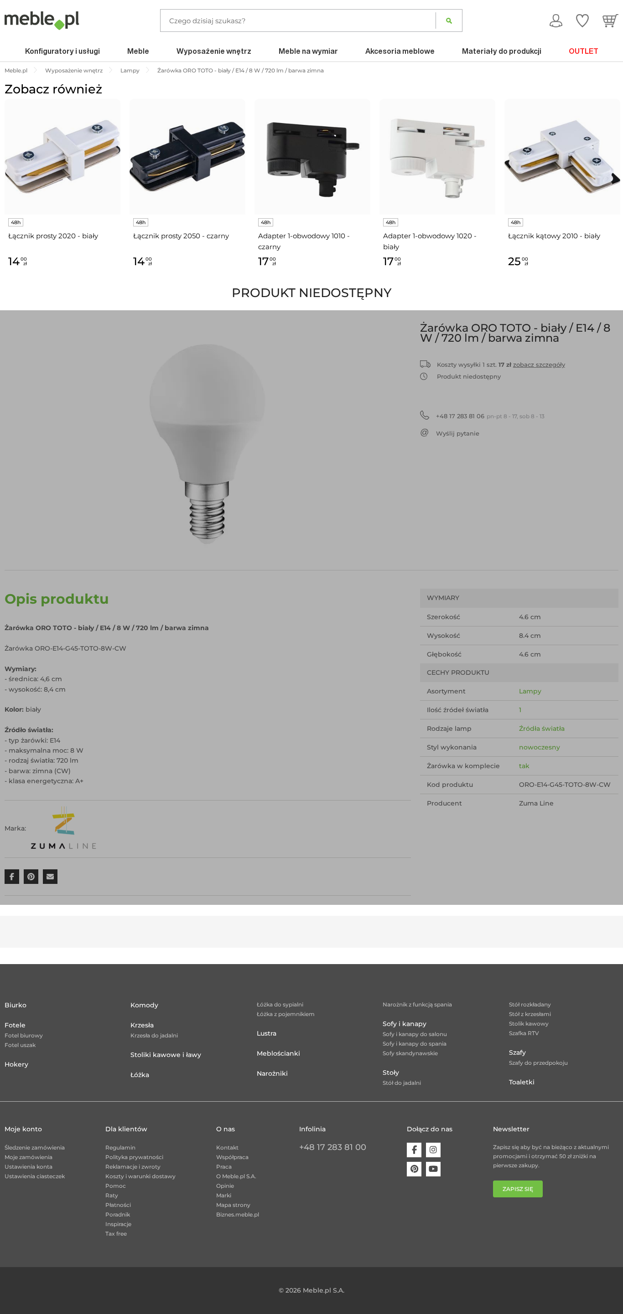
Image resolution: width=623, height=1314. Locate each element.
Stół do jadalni (402, 1082)
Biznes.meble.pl (237, 1214)
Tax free (116, 1233)
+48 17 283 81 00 (332, 1147)
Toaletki (522, 1082)
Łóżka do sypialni (280, 1004)
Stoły (391, 1072)
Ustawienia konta (28, 1166)
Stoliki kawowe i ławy (165, 1055)
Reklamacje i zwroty (133, 1166)
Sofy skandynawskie (410, 1053)
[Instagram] (433, 1150)
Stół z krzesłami (530, 1014)
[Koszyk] (610, 20)
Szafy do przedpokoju (538, 1062)
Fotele (15, 1025)
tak (524, 766)
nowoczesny (539, 747)
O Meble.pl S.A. (236, 1176)
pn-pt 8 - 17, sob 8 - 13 (490, 416)
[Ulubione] (582, 20)
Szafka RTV (524, 1033)
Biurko (15, 1005)
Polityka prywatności (134, 1157)
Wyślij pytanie (457, 433)
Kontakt (227, 1147)
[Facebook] (414, 1150)
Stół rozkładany (530, 1004)
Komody (144, 1005)
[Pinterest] (414, 1169)
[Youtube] (433, 1169)
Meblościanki (278, 1053)
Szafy (517, 1052)
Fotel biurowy (24, 1035)
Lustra (266, 1033)
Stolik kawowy (529, 1023)
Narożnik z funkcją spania (417, 1004)
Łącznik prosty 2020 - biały (53, 235)
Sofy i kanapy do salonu (415, 1034)
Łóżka (139, 1075)
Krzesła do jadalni (154, 1035)
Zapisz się (518, 1189)
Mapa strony (233, 1204)
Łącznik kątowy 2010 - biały (554, 235)
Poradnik (117, 1214)
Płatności (118, 1204)
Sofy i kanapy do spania (414, 1043)
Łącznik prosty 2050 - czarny (181, 235)
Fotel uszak (20, 1045)
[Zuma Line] (64, 828)
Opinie (225, 1185)
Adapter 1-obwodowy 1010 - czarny (304, 241)
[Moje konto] (556, 20)
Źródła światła (542, 728)
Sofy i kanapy (404, 1024)
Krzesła (142, 1025)
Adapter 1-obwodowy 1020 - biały (430, 241)
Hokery (16, 1064)
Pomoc (115, 1185)
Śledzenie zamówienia (35, 1147)
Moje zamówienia (28, 1157)
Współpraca (232, 1157)
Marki (223, 1195)
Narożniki (272, 1073)
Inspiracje (118, 1224)
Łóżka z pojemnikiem (286, 1014)
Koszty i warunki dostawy (140, 1176)
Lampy (530, 691)
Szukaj (449, 20)
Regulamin (120, 1147)
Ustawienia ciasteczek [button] (35, 1176)
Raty (111, 1195)
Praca (224, 1166)
